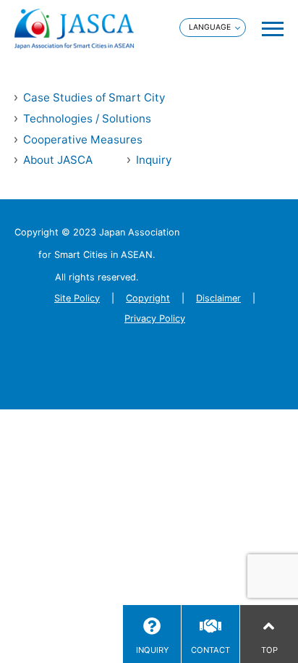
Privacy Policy (154, 318)
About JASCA (58, 160)
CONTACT (210, 650)
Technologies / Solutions (87, 118)
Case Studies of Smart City (94, 97)
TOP (269, 650)
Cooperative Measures (82, 139)
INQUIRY (152, 650)
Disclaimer (218, 298)
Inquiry (153, 160)
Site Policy (77, 298)
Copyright (148, 298)
